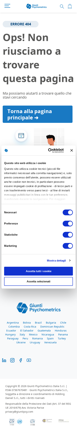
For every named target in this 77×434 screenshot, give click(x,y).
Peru (25, 338)
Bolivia (27, 322)
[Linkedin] (4, 360)
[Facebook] (20, 360)
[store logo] (36, 6)
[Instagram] (12, 360)
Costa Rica (30, 326)
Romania (37, 338)
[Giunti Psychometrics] (38, 308)
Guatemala (44, 330)
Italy (22, 334)
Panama (63, 334)
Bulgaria (51, 322)
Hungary (10, 334)
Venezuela (50, 342)
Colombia (14, 326)
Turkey (62, 338)
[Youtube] (29, 360)
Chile (63, 322)
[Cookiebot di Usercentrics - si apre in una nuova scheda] (48, 150)
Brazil (38, 322)
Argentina (13, 322)
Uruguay (35, 342)
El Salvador (26, 330)
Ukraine (21, 342)
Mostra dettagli (56, 260)
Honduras (61, 330)
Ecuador (11, 330)
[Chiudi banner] (71, 150)
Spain (50, 338)
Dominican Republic (52, 326)
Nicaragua (48, 334)
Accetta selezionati (38, 281)
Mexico (33, 334)
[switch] (68, 224)
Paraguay (12, 338)
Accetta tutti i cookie (38, 271)
